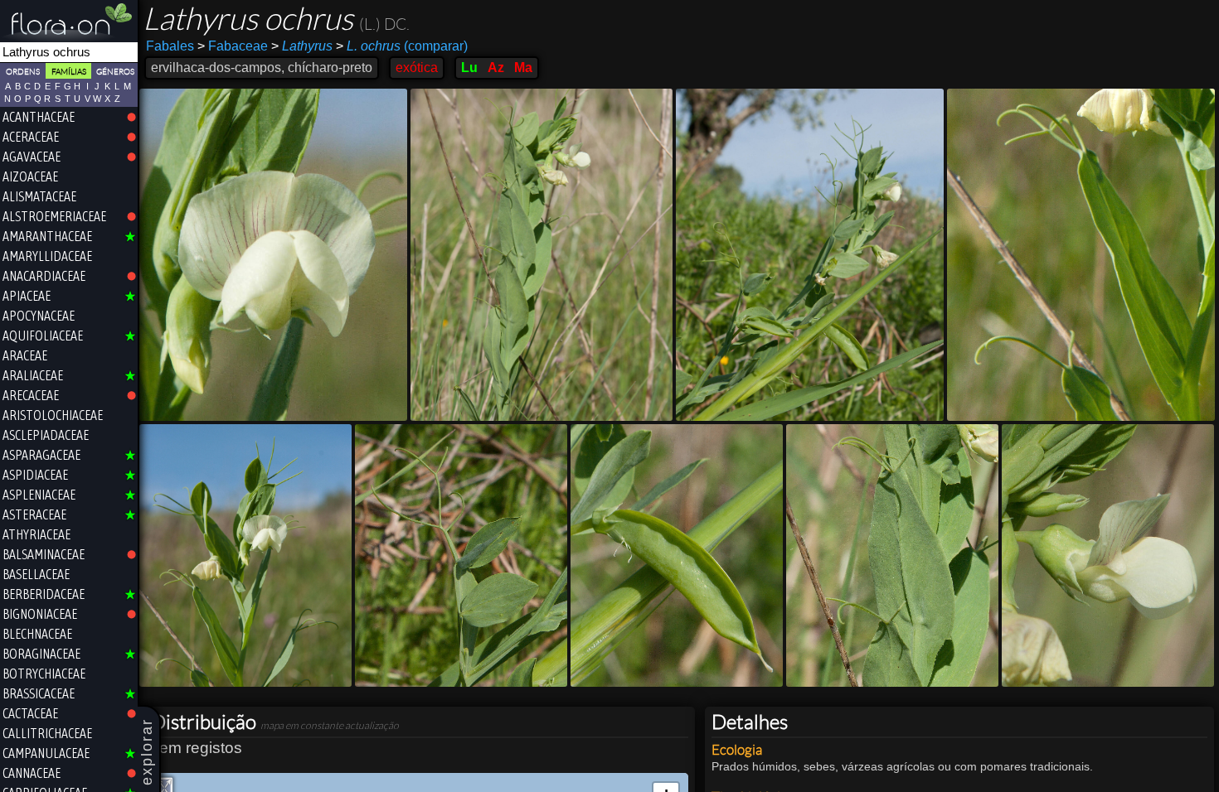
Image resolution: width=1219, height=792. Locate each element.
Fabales (170, 46)
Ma (523, 67)
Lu (469, 67)
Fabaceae (232, 46)
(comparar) (402, 46)
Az (496, 67)
